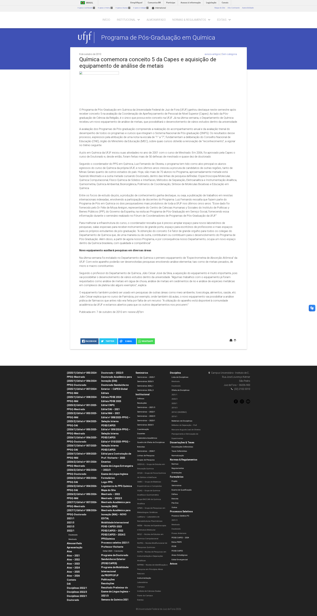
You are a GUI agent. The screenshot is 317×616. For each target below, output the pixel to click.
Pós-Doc (175, 503)
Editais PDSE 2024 (111, 397)
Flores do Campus (145, 596)
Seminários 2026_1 (145, 386)
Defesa (175, 494)
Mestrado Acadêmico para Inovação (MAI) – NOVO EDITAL (115, 514)
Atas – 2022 (73, 559)
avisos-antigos (212, 54)
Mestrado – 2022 (110, 494)
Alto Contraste (234, 8)
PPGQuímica (108, 538)
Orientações (177, 473)
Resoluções (107, 583)
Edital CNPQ (108, 405)
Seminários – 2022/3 (146, 416)
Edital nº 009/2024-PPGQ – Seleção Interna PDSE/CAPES (115, 433)
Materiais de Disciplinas (182, 421)
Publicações (108, 579)
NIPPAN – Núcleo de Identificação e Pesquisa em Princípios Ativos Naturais (152, 569)
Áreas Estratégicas (180, 555)
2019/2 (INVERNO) (179, 412)
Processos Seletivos (181, 511)
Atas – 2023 (73, 563)
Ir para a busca (123, 8)
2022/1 (70, 530)
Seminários (142, 372)
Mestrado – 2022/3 (111, 498)
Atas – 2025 (73, 571)
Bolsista (175, 499)
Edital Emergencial (180, 560)
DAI (69, 583)
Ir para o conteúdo (86, 8)
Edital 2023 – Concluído (113, 551)
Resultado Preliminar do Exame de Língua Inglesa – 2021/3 (115, 591)
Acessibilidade (248, 8)
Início (106, 19)
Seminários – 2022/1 (146, 412)
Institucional (126, 19)
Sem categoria (229, 54)
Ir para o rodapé (140, 8)
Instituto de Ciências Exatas (149, 591)
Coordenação (143, 429)
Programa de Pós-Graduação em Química (158, 37)
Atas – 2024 (73, 567)
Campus (141, 587)
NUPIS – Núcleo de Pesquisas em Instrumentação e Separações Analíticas (151, 556)
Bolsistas (141, 447)
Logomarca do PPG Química (116, 486)
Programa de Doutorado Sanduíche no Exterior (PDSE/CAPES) (114, 559)
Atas (69, 551)
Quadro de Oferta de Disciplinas (151, 442)
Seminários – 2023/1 (146, 421)
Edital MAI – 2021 (110, 413)
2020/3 (174, 399)
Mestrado (73, 539)
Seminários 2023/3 (145, 425)
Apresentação (74, 547)
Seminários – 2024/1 (146, 451)
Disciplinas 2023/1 (77, 596)
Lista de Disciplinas (180, 377)
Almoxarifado (156, 19)
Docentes (141, 434)
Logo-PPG (107, 482)
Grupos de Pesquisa (146, 460)
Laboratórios (142, 582)
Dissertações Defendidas (182, 447)
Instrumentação (144, 578)
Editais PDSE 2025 (111, 401)
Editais (222, 19)
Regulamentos (178, 468)
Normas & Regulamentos (189, 19)
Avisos (173, 563)
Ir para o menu (105, 8)
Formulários (108, 478)
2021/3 (70, 522)
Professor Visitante (112, 547)
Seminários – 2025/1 (146, 377)
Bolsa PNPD (177, 542)
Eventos (140, 600)
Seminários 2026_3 (145, 390)
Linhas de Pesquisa (145, 456)
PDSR (174, 546)
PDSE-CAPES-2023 (111, 526)
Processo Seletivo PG (180, 516)
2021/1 (70, 518)
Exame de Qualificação (182, 490)
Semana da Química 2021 (114, 599)
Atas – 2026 (73, 575)
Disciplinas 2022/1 (77, 588)
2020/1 (174, 403)
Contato (71, 580)
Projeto (174, 481)
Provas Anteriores (179, 533)
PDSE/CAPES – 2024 (180, 538)
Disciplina (175, 372)
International (159, 8)
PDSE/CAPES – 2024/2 (113, 534)
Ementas (106, 461)
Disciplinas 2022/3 (77, 592)
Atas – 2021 (73, 555)
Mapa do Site (219, 8)
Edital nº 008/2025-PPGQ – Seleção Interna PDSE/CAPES (115, 421)
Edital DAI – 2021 (110, 409)
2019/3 (174, 408)
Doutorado (73, 535)
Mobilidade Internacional (115, 522)
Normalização (178, 456)
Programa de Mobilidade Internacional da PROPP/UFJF (114, 571)
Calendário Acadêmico (147, 438)
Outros (174, 507)
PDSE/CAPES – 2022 (112, 530)
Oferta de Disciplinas (181, 390)
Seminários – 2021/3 (146, 407)
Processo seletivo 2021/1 (115, 542)
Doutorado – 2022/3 (112, 372)
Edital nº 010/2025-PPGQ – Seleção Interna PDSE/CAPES (115, 445)
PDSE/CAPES (177, 551)
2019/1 (174, 416)
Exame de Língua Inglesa (114, 474)
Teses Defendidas (179, 451)
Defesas (140, 399)
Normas (175, 464)
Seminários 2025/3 (145, 381)
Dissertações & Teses (182, 442)
